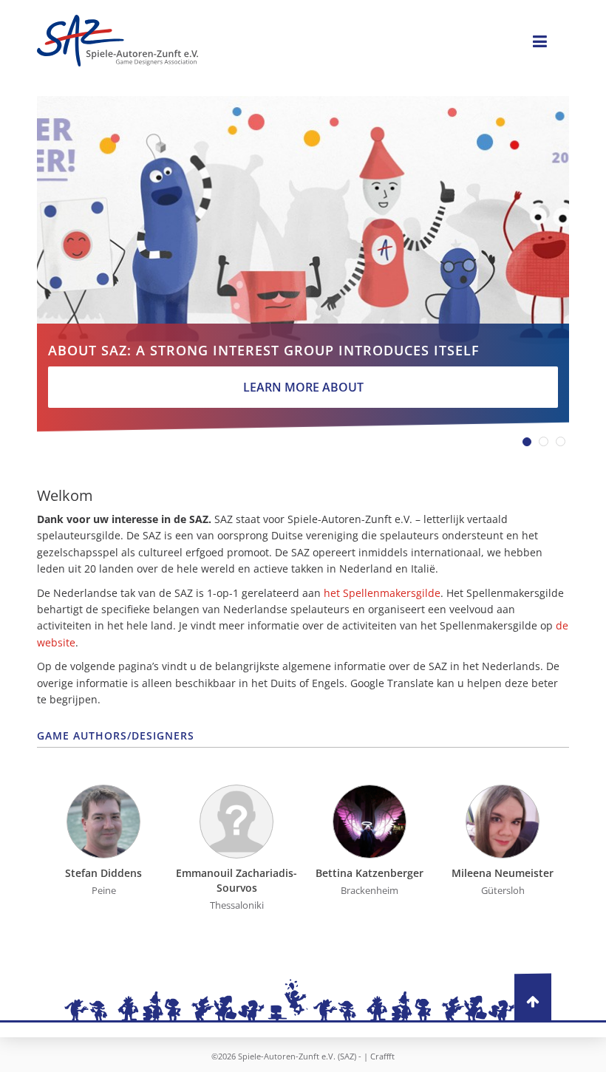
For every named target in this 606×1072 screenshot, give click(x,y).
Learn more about (303, 387)
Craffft (382, 1056)
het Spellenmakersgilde (382, 593)
